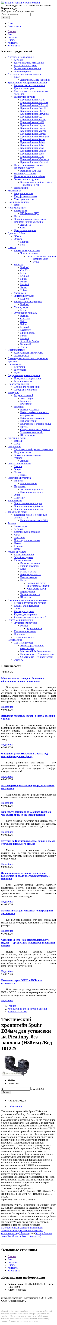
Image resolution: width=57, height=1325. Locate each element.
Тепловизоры (15, 500)
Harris (23, 475)
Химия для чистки (30, 594)
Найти (5, 17)
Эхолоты (18, 659)
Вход (10, 23)
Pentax (23, 281)
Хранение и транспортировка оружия (28, 600)
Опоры (18, 469)
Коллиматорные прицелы (28, 301)
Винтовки (19, 367)
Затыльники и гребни (25, 65)
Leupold (24, 276)
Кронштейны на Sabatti (32, 142)
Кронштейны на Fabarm (33, 119)
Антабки (18, 59)
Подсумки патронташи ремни (24, 375)
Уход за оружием (17, 551)
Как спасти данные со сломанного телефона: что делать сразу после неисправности (26, 813)
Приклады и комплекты (27, 540)
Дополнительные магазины (29, 62)
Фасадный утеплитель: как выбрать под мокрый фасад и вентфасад (24, 755)
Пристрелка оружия (18, 384)
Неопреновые (40, 258)
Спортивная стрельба (19, 477)
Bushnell (24, 267)
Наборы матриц (28, 421)
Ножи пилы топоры (18, 202)
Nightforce (25, 330)
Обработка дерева (23, 557)
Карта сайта (14, 45)
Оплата (12, 40)
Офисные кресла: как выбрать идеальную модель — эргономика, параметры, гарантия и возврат (28, 942)
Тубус (36, 261)
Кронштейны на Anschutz (34, 102)
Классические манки (25, 631)
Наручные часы (22, 452)
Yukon (23, 290)
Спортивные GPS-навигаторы (36, 657)
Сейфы (18, 608)
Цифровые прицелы (25, 230)
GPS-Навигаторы (23, 642)
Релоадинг (13, 392)
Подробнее (7, 706)
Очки (17, 494)
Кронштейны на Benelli (33, 108)
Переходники (21, 187)
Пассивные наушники (32, 492)
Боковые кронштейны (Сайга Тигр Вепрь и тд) (36, 183)
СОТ (22, 227)
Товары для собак (17, 512)
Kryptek (24, 241)
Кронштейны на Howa (32, 128)
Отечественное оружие (26, 179)
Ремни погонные (23, 381)
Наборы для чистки (30, 574)
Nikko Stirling (27, 332)
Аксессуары (20, 210)
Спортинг (19, 497)
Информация (15, 1106)
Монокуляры (21, 307)
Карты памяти (34, 628)
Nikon (23, 278)
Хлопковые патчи (36, 588)
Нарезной (19, 406)
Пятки (17, 543)
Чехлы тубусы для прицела (41, 256)
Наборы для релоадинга (33, 418)
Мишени (18, 480)
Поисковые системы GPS (34, 520)
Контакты (13, 42)
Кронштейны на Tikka (32, 156)
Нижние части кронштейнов (29, 176)
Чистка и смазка (22, 560)
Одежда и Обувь (16, 233)
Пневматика (14, 364)
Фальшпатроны (22, 71)
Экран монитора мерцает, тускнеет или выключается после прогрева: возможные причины (25, 876)
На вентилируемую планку (28, 165)
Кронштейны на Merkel (33, 133)
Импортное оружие (24, 96)
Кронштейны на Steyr (32, 153)
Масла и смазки (28, 571)
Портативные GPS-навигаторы (37, 654)
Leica (23, 273)
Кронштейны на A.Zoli (32, 99)
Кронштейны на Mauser (33, 131)
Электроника (15, 639)
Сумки (17, 443)
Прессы (24, 426)
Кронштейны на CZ (31, 116)
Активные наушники (31, 489)
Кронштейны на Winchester (35, 162)
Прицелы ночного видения (28, 222)
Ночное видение (16, 207)
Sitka (22, 244)
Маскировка (14, 190)
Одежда (18, 239)
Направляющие (28, 577)
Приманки (19, 634)
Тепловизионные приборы (28, 506)
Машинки (25, 401)
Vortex (23, 347)
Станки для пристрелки (27, 386)
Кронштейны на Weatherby (34, 159)
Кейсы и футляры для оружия (30, 603)
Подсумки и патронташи (27, 378)
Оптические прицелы (25, 313)
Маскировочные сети (25, 199)
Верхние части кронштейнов (29, 85)
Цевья (17, 549)
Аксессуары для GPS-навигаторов (32, 647)
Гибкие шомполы (29, 566)
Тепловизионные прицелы (28, 509)
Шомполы (25, 597)
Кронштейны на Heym (32, 125)
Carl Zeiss (25, 270)
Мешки (18, 466)
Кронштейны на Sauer (32, 148)
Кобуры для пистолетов (26, 605)
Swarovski (25, 344)
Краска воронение (24, 554)
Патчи (23, 580)
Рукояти (18, 546)
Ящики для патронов (25, 614)
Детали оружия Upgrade (27, 531)
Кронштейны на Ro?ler (32, 139)
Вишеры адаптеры (30, 563)
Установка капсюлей (31, 432)
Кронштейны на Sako (32, 145)
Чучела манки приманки (21, 620)
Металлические (28, 483)
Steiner (23, 287)
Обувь (17, 236)
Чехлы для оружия (24, 611)
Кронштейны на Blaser (32, 111)
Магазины (19, 537)
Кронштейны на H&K (32, 122)
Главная (12, 31)
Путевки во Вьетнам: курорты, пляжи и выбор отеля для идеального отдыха (28, 842)
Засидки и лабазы (23, 193)
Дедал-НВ (25, 224)
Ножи (17, 204)
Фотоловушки (21, 355)
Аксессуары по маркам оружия (24, 74)
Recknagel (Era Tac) (30, 170)
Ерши (23, 568)
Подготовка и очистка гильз (35, 423)
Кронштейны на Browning (34, 113)
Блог (10, 34)
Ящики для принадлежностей (30, 617)
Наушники (19, 486)
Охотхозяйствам (16, 349)
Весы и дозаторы (29, 409)
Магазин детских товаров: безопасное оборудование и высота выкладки (22, 679)
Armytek (24, 460)
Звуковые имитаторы (25, 622)
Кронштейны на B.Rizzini (34, 105)
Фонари (18, 458)
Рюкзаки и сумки (17, 438)
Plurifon (24, 625)
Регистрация (14, 26)
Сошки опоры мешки (19, 463)
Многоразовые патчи (38, 585)
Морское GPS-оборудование (35, 651)
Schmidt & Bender (29, 341)
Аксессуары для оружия (21, 57)
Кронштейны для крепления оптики (27, 82)
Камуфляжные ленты (25, 196)
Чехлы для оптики (30, 253)
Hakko (23, 321)
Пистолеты (20, 369)
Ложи (17, 534)
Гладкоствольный (23, 395)
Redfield (24, 284)
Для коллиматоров (24, 88)
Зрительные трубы (24, 295)
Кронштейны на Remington (35, 136)
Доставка (13, 37)
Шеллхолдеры (27, 435)
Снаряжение (14, 446)
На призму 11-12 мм (25, 173)
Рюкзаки (18, 440)
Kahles (23, 324)
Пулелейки (26, 403)
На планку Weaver (24, 167)
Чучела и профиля (24, 637)
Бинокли (18, 264)
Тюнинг (12, 523)
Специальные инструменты (35, 429)
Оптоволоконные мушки (27, 68)
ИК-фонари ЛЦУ (29, 213)
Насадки (18, 216)
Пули (17, 372)
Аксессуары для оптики (27, 250)
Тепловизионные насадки (28, 503)
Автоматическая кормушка (28, 352)
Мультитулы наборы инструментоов (33, 449)
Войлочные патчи (36, 583)
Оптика (12, 247)
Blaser (17, 77)
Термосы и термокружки (27, 455)
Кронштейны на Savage (33, 150)
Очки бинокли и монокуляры (30, 219)
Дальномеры (21, 293)
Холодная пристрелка (25, 389)
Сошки (18, 472)
